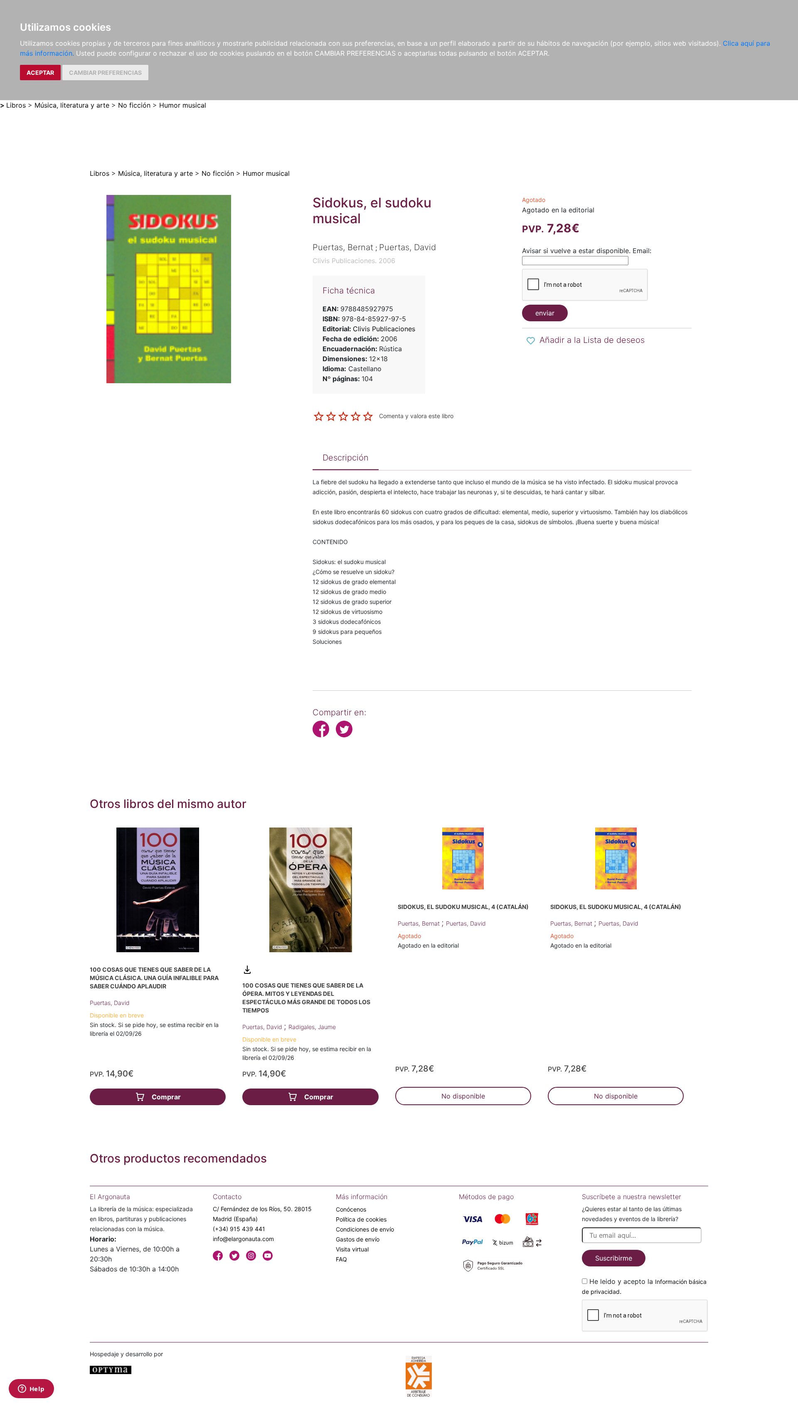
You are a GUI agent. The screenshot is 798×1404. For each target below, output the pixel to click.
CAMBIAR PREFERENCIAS (105, 72)
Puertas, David (110, 1002)
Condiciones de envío (365, 1229)
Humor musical (182, 105)
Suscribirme (613, 1258)
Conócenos (351, 1209)
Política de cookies (361, 1219)
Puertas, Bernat (419, 923)
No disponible (463, 1096)
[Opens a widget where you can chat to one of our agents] (31, 1389)
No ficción (134, 105)
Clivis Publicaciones (384, 329)
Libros (16, 105)
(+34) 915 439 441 (239, 1228)
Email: (642, 250)
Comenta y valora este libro (416, 415)
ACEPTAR (40, 72)
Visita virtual (352, 1249)
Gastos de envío (357, 1239)
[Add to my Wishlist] (530, 341)
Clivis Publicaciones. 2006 (354, 260)
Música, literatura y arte (71, 105)
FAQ (341, 1259)
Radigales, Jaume (312, 1026)
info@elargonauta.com (243, 1238)
